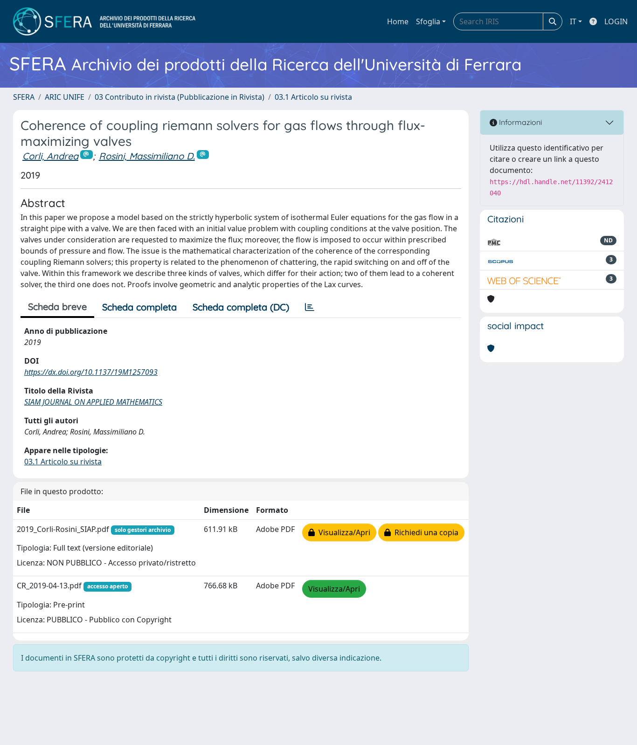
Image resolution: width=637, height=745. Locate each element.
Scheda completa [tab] (139, 307)
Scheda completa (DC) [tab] (241, 307)
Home (398, 21)
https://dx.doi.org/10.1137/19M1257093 (91, 372)
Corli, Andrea (50, 156)
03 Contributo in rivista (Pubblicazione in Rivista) (179, 97)
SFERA (24, 97)
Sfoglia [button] (428, 21)
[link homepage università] (104, 21)
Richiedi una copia (424, 532)
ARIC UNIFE (64, 97)
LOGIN (616, 21)
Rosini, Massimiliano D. (147, 156)
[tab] (309, 307)
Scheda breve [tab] (57, 306)
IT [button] (573, 21)
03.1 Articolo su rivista (313, 97)
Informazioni (519, 122)
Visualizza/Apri (342, 532)
